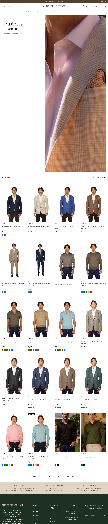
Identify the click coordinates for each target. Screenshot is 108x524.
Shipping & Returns (53, 518)
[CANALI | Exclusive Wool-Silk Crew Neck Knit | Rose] (14, 432)
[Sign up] (104, 516)
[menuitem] (96, 11)
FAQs (53, 514)
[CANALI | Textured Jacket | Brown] (67, 375)
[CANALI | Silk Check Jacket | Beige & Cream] (40, 202)
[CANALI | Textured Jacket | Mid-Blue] (40, 375)
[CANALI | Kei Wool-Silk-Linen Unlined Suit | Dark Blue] (40, 260)
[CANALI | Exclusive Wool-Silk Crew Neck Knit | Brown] (93, 260)
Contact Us (53, 522)
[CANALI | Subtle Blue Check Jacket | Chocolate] (14, 375)
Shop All (35, 511)
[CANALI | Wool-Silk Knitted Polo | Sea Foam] (67, 317)
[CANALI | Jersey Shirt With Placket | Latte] (67, 260)
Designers (35, 519)
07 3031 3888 (6, 6)
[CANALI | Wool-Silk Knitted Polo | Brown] (14, 317)
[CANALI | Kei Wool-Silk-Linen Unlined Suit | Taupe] (14, 260)
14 (68, 477)
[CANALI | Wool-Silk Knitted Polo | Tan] (40, 317)
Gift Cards (35, 515)
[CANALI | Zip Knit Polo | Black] (67, 432)
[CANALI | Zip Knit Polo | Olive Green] (93, 432)
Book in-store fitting (23, 6)
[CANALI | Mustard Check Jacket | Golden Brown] (93, 317)
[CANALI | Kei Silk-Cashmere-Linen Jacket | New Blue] (67, 202)
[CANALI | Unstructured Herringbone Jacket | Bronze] (93, 202)
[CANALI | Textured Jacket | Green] (93, 375)
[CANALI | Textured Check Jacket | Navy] (14, 202)
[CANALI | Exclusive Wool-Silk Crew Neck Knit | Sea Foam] (40, 432)
